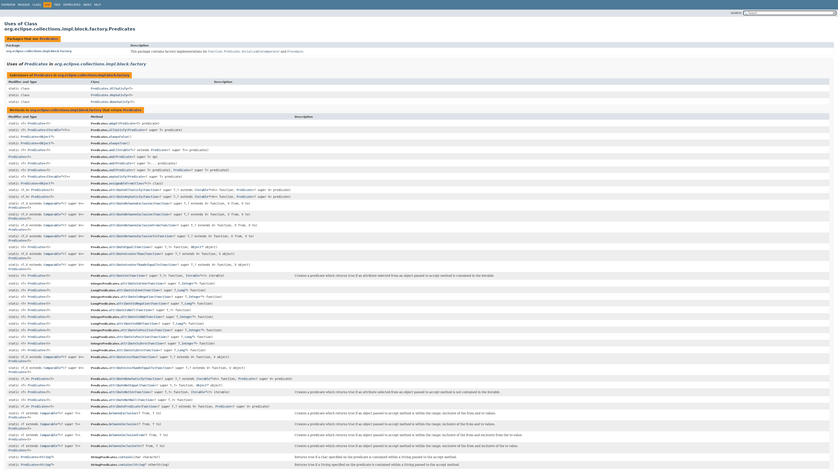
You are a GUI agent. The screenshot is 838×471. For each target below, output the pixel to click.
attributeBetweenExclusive (131, 203)
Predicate (127, 123)
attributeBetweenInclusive (131, 214)
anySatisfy (117, 176)
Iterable (54, 130)
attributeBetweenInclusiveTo (132, 236)
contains (125, 457)
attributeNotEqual (124, 385)
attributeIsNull (122, 310)
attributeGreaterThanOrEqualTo (134, 264)
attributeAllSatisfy (125, 190)
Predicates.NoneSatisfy (110, 102)
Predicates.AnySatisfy (109, 95)
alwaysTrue (117, 143)
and (111, 150)
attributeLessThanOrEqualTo (131, 368)
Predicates (49, 39)
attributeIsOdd (132, 317)
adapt (113, 123)
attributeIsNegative (137, 297)
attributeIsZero (133, 343)
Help (97, 4)
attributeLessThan (124, 357)
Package (24, 4)
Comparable (52, 203)
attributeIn (118, 275)
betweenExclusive (123, 413)
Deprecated (72, 4)
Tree (57, 4)
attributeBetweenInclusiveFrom (134, 225)
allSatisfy (117, 130)
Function (151, 190)
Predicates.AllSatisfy (109, 88)
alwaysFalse (118, 136)
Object (45, 136)
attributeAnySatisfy (125, 196)
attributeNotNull (123, 400)
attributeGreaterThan (126, 254)
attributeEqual (121, 247)
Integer (188, 283)
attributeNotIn (121, 392)
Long (181, 290)
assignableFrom (121, 183)
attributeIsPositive (137, 330)
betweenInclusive (123, 424)
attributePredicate (124, 406)
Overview (8, 4)
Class (37, 4)
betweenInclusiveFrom (126, 435)
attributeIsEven (133, 283)
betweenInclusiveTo (124, 446)
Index (87, 4)
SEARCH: (736, 13)
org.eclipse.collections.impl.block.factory (39, 51)
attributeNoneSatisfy (126, 379)
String (45, 457)
